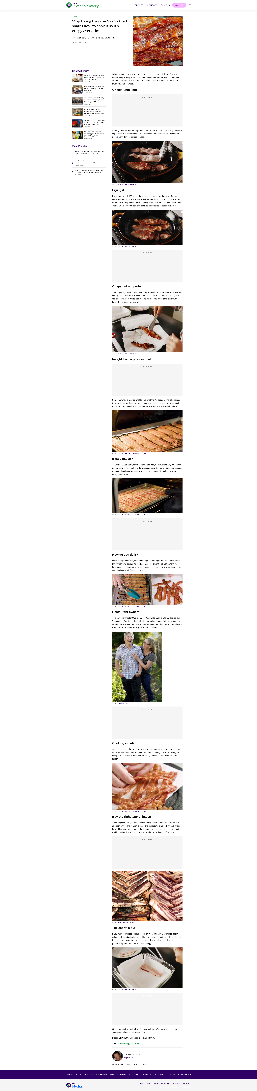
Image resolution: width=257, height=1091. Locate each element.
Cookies (163, 1083)
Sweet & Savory (99, 1074)
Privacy (155, 1083)
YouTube (135, 1043)
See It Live (134, 1074)
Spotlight (170, 1074)
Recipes (139, 5)
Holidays (152, 5)
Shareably (124, 1043)
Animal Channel (118, 1074)
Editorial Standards (181, 1083)
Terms (148, 1083)
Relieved (84, 1074)
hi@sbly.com (129, 1058)
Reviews (165, 5)
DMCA (169, 1083)
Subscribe (179, 5)
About (141, 1083)
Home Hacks (184, 1074)
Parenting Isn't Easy (152, 1074)
